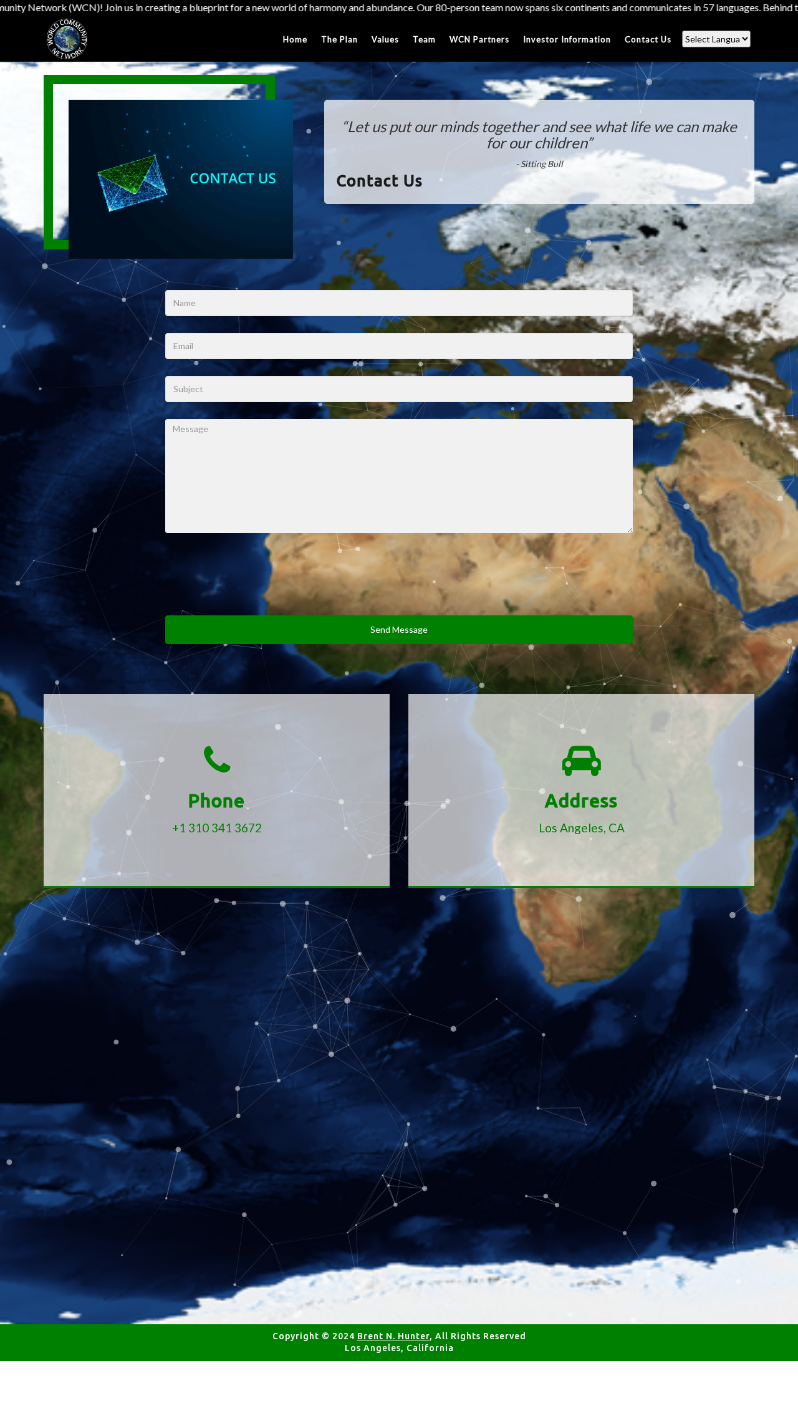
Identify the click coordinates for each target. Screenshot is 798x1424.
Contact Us (648, 39)
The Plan (339, 39)
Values (385, 39)
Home (295, 39)
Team (424, 39)
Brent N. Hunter (393, 1336)
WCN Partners (479, 39)
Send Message (399, 629)
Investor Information (567, 39)
